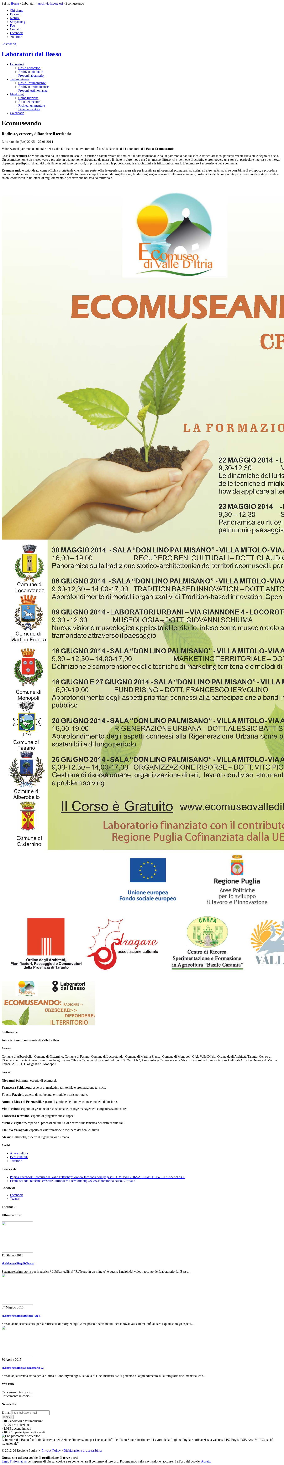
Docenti (15, 14)
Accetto (206, 1461)
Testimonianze (19, 79)
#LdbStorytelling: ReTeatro (18, 1263)
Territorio (16, 1161)
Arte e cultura (19, 1153)
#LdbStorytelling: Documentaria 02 (23, 1367)
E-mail (6, 1412)
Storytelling (17, 22)
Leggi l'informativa (14, 1461)
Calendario (9, 44)
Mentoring (17, 94)
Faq (12, 25)
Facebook (16, 33)
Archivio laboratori (50, 3)
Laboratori (17, 64)
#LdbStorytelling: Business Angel (21, 1315)
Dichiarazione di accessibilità (83, 1450)
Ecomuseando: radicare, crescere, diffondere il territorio (73, 1181)
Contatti (15, 29)
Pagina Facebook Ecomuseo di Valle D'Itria (97, 1177)
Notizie (15, 18)
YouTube (16, 37)
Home (15, 3)
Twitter (14, 1198)
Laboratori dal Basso (31, 54)
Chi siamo (16, 10)
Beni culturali (19, 1157)
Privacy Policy (51, 1450)
